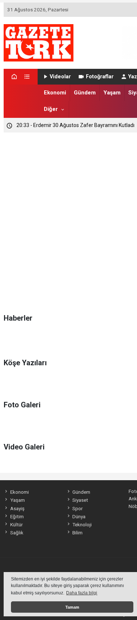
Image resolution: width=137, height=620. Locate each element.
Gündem (85, 92)
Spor (77, 508)
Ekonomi (55, 92)
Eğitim (16, 516)
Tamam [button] (72, 607)
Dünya (78, 516)
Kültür (16, 524)
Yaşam (112, 92)
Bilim (77, 532)
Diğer (51, 109)
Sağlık (16, 532)
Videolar (60, 77)
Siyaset (80, 500)
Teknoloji (82, 524)
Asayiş (17, 508)
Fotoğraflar (100, 77)
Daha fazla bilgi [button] (81, 592)
